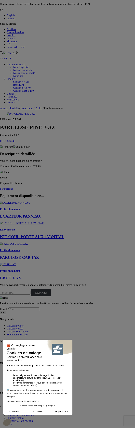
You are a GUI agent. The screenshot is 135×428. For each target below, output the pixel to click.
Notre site (18, 76)
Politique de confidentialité (20, 415)
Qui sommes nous (16, 64)
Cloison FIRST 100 (23, 90)
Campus (11, 38)
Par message (6, 188)
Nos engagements (22, 70)
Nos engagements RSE (25, 73)
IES (9, 44)
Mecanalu (12, 41)
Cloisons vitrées (15, 328)
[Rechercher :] (15, 292)
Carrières (11, 29)
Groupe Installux (15, 32)
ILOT (3, 141)
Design (10, 93)
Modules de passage (17, 334)
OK (2, 312)
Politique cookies (15, 418)
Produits (11, 78)
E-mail (4, 309)
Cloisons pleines (15, 325)
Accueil (4, 108)
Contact (11, 102)
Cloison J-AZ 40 (22, 87)
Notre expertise (21, 67)
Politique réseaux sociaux (20, 420)
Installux (11, 35)
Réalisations (13, 99)
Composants (27, 108)
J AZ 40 (11, 141)
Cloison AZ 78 (21, 81)
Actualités (12, 96)
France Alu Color (16, 47)
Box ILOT (18, 84)
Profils (38, 108)
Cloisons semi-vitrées (18, 331)
